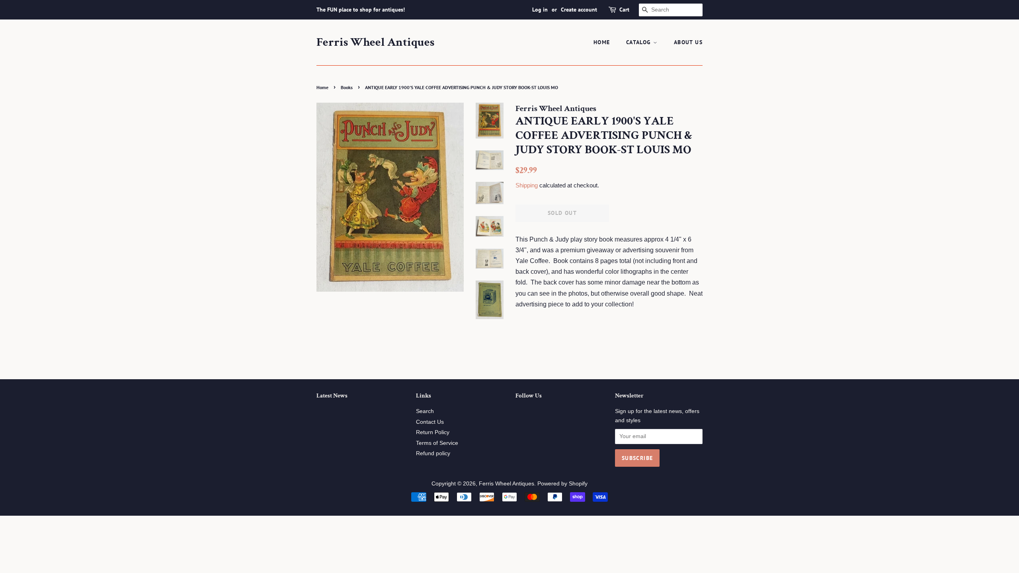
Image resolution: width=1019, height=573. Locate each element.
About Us (688, 42)
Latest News (331, 396)
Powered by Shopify (562, 484)
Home (601, 42)
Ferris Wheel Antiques (375, 42)
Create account (579, 9)
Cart (624, 9)
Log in (540, 9)
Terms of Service (437, 443)
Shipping (526, 185)
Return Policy (432, 432)
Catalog (639, 42)
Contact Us (430, 422)
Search (425, 411)
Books (347, 87)
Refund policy (433, 453)
